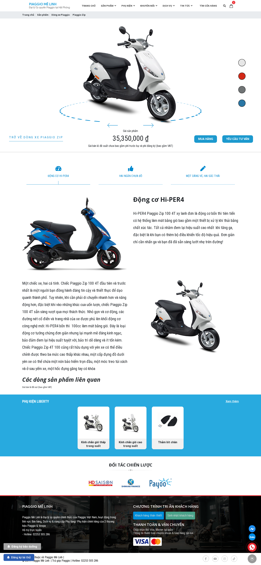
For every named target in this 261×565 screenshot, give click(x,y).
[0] (231, 5)
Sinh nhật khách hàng (180, 515)
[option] (58, 175)
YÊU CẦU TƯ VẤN (237, 139)
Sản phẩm (42, 15)
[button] (112, 125)
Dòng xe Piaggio (60, 15)
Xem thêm (232, 401)
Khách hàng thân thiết (148, 515)
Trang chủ (28, 15)
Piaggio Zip (79, 15)
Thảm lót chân (167, 442)
